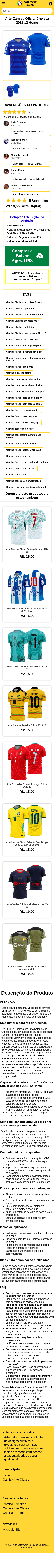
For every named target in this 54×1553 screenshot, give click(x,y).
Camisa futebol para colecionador (24, 398)
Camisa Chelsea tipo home (20, 308)
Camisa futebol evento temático (22, 410)
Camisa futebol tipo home (19, 367)
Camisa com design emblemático (23, 481)
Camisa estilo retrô (16, 474)
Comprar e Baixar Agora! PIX (22, 256)
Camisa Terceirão (14, 1504)
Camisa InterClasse (16, 1479)
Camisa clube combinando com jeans (26, 391)
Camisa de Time (14, 1513)
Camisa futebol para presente (21, 416)
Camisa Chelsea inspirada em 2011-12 (26, 333)
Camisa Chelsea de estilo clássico (24, 302)
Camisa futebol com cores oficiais (24, 404)
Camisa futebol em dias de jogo (22, 422)
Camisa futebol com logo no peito (24, 345)
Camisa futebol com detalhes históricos (27, 462)
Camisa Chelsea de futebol (20, 327)
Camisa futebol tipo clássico (21, 443)
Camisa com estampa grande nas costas (23, 436)
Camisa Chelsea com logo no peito (24, 314)
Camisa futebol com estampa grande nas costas (25, 359)
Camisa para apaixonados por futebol (26, 487)
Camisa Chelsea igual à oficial (22, 339)
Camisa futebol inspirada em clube (24, 352)
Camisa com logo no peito (20, 429)
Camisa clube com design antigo (23, 379)
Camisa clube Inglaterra (18, 373)
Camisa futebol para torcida (20, 468)
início (6, 1475)
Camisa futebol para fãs (18, 456)
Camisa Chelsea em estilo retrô (22, 321)
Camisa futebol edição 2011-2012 (23, 450)
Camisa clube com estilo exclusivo (24, 385)
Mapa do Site (11, 1529)
